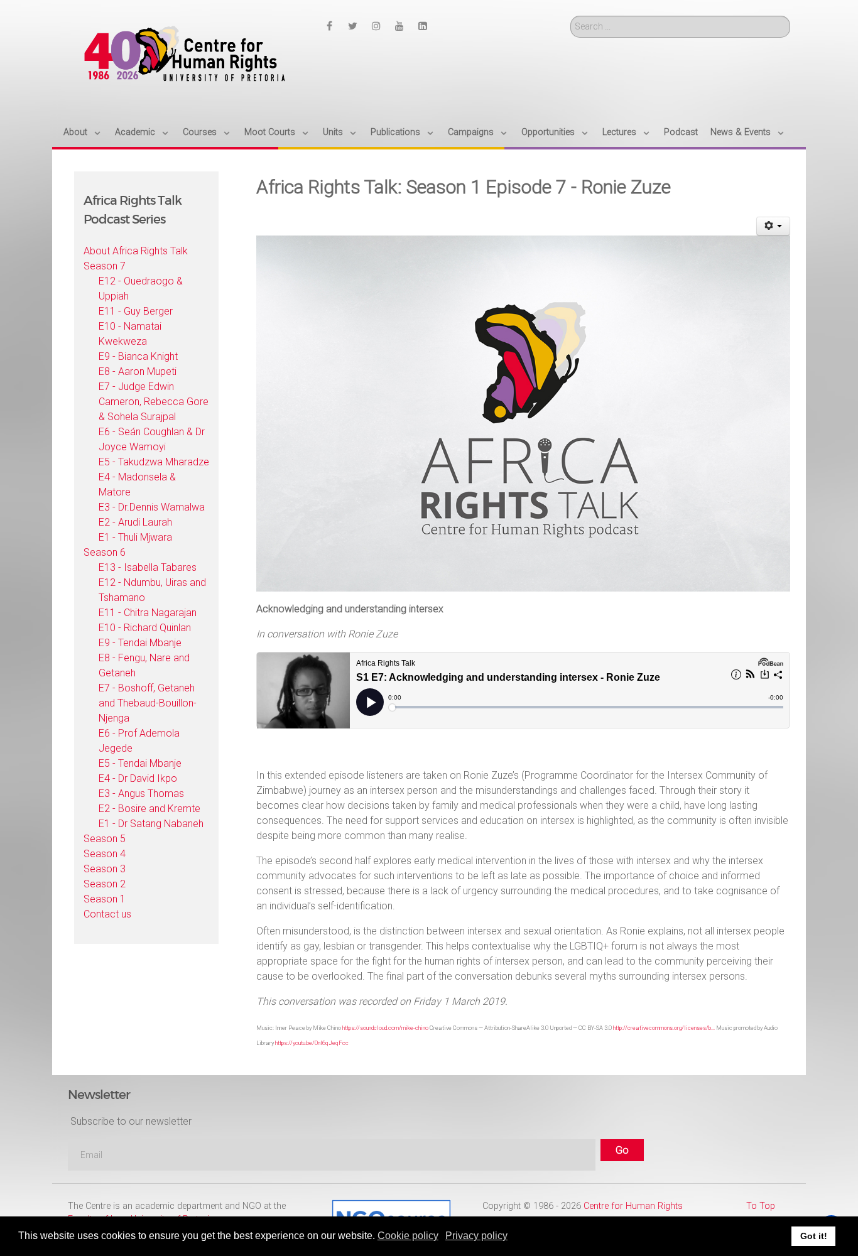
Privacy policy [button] (476, 1235)
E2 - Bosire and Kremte (149, 809)
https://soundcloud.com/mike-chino (385, 1027)
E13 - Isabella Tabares (148, 567)
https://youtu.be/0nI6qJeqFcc (312, 1042)
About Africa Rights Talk (136, 251)
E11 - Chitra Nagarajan (148, 613)
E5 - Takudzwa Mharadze (154, 462)
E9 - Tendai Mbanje (140, 643)
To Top (760, 1206)
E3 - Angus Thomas (141, 793)
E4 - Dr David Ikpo (138, 778)
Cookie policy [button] (407, 1235)
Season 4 (105, 854)
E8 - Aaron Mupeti (137, 371)
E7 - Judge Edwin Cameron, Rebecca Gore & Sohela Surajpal (154, 402)
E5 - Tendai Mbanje (140, 763)
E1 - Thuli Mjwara (135, 537)
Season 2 (105, 884)
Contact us (107, 914)
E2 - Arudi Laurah (135, 522)
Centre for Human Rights (633, 1206)
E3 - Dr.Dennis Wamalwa (152, 507)
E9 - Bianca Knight (138, 356)
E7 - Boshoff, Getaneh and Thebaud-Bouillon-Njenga (148, 703)
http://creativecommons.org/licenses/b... (664, 1027)
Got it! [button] (813, 1236)
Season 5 (105, 839)
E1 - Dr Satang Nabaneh (151, 824)
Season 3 (105, 869)
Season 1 (105, 899)
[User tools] (773, 226)
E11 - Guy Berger (136, 311)
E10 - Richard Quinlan (145, 628)
